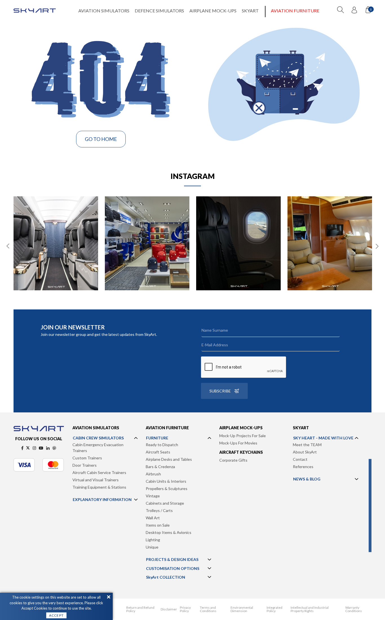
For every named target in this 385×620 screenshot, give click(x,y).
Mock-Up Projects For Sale (242, 435)
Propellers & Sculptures (166, 488)
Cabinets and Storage (165, 503)
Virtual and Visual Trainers (95, 479)
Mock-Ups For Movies (238, 443)
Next (377, 246)
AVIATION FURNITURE (295, 10)
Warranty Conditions (353, 609)
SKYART (250, 10)
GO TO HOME (101, 139)
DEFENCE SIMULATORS (159, 10)
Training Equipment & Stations (99, 487)
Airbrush (153, 473)
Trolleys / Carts (159, 510)
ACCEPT (56, 615)
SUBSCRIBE (220, 390)
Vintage (153, 495)
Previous (8, 246)
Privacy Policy (185, 609)
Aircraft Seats (158, 452)
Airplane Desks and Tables (169, 459)
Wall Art (153, 517)
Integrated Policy (274, 609)
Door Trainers (84, 465)
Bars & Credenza (160, 466)
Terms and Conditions (208, 609)
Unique (152, 547)
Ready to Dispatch (162, 444)
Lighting (153, 539)
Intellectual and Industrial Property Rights (310, 609)
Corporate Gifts (233, 460)
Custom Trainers (87, 457)
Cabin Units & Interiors (166, 481)
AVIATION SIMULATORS (103, 10)
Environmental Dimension (242, 609)
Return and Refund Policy (140, 609)
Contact (300, 459)
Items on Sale (158, 525)
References (303, 466)
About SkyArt (305, 452)
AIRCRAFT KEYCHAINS (241, 452)
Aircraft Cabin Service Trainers (99, 472)
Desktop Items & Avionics (168, 532)
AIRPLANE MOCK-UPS (212, 10)
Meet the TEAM (307, 444)
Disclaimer (169, 609)
